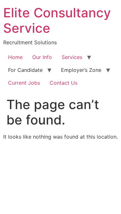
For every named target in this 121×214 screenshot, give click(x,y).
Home (15, 57)
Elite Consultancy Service (57, 20)
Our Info (42, 57)
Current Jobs (24, 83)
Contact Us (63, 83)
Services (72, 57)
